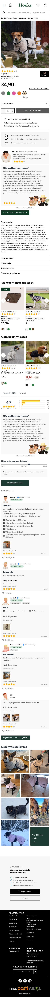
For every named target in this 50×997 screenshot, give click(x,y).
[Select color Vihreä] (8, 93)
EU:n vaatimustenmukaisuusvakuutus (34, 920)
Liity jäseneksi (25, 892)
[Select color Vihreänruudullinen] (8, 329)
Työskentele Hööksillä (15, 934)
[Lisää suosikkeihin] (46, 24)
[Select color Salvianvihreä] (33, 385)
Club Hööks (30, 936)
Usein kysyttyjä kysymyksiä (31, 925)
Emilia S (15, 152)
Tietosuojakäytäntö (15, 937)
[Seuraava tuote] (46, 300)
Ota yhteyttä (13, 919)
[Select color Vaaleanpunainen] (14, 93)
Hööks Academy (14, 951)
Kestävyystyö (13, 923)
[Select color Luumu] (30, 385)
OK (35, 972)
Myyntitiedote (13, 916)
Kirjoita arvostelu (15, 483)
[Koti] (25, 5)
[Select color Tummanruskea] (2, 329)
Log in (25, 898)
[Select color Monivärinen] (5, 329)
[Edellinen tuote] (3, 300)
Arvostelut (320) (9, 393)
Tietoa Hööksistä (14, 930)
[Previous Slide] (4, 44)
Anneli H (13, 564)
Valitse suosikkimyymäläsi (29, 126)
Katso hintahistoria (39, 89)
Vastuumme (13, 927)
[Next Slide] (45, 44)
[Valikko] (4, 5)
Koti (3, 18)
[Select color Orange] (19, 93)
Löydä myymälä (31, 916)
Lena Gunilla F (16, 645)
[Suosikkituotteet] (38, 5)
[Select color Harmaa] (3, 93)
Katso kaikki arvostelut (15, 213)
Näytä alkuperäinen (10, 580)
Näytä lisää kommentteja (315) (15, 738)
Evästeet (11, 941)
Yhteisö (23, 393)
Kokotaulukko (7, 268)
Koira (8, 18)
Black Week (30, 933)
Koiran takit (33, 18)
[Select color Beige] (24, 93)
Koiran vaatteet (19, 18)
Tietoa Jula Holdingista (33, 929)
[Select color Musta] (27, 385)
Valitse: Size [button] (8, 103)
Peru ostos (29, 940)
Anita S (13, 598)
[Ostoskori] (45, 5)
